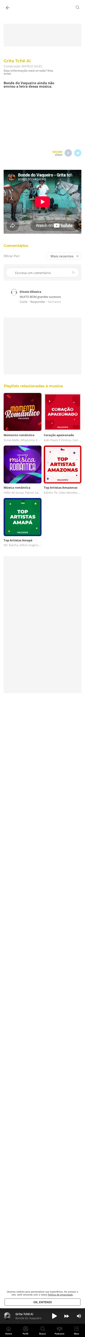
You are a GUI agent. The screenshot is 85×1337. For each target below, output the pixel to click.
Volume (79, 1316)
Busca (42, 1333)
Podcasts (59, 1333)
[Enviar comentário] (74, 272)
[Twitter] (77, 153)
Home (8, 1333)
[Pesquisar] (78, 7)
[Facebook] (68, 153)
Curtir (23, 301)
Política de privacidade (60, 1294)
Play (54, 1316)
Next (67, 1316)
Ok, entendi (42, 1302)
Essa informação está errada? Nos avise (28, 72)
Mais (76, 1333)
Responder (37, 301)
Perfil (25, 1333)
